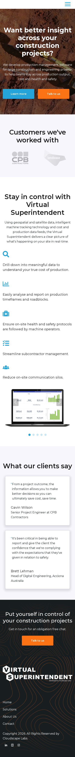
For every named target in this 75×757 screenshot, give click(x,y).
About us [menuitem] (9, 716)
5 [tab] (45, 435)
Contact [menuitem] (8, 723)
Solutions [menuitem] (9, 709)
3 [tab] (37, 435)
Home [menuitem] (7, 702)
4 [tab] (41, 435)
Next (59, 402)
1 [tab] (29, 435)
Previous (16, 402)
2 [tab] (33, 435)
